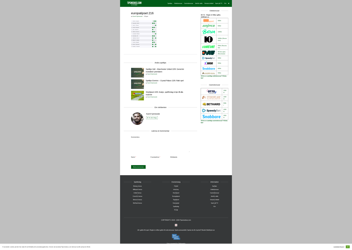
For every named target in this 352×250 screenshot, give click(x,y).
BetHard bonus (137, 203)
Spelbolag (176, 206)
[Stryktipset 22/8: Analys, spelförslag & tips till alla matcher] (137, 95)
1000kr (220, 32)
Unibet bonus (137, 193)
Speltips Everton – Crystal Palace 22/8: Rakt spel (165, 81)
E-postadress (155, 157)
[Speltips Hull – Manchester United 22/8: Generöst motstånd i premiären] (137, 72)
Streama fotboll (208, 3)
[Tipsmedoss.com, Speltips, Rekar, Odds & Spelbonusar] (134, 3)
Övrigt (176, 210)
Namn (133, 157)
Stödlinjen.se (210, 230)
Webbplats (173, 157)
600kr (219, 68)
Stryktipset (176, 193)
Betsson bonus (137, 199)
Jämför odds (198, 3)
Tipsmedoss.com (185, 220)
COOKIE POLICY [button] (339, 247)
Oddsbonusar (178, 3)
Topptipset (176, 199)
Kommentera (135, 137)
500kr (219, 20)
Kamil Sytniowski (137, 16)
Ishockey (176, 189)
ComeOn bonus (137, 196)
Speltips (169, 3)
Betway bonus (137, 186)
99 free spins (221, 52)
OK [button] (348, 247)
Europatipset (176, 196)
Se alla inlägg (153, 117)
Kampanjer (176, 203)
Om (225, 3)
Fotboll (176, 186)
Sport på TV (218, 3)
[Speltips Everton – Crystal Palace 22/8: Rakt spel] (137, 84)
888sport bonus (137, 189)
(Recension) (221, 54)
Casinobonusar (188, 3)
